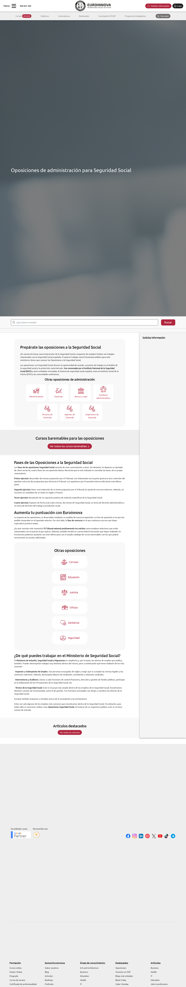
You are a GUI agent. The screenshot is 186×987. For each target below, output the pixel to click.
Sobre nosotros (51, 968)
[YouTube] (160, 836)
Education (84, 976)
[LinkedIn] (141, 836)
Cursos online (15, 968)
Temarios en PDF (123, 972)
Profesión (49, 984)
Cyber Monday (121, 984)
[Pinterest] (147, 836)
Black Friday (120, 980)
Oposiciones (120, 968)
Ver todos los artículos (70, 732)
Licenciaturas (64, 16)
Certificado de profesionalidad (23, 984)
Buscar (168, 322)
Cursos (23, 16)
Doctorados (84, 16)
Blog (47, 972)
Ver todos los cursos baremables (68, 446)
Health (83, 980)
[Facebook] (128, 836)
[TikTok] (166, 836)
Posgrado (13, 976)
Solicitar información (159, 6)
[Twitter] (154, 836)
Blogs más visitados (124, 976)
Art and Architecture (89, 968)
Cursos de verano (17, 980)
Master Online (15, 972)
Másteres (45, 16)
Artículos (49, 976)
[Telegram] (173, 836)
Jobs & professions (159, 984)
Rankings (49, 980)
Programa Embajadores (135, 16)
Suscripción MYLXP (107, 16)
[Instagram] (134, 836)
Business (84, 972)
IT (81, 984)
